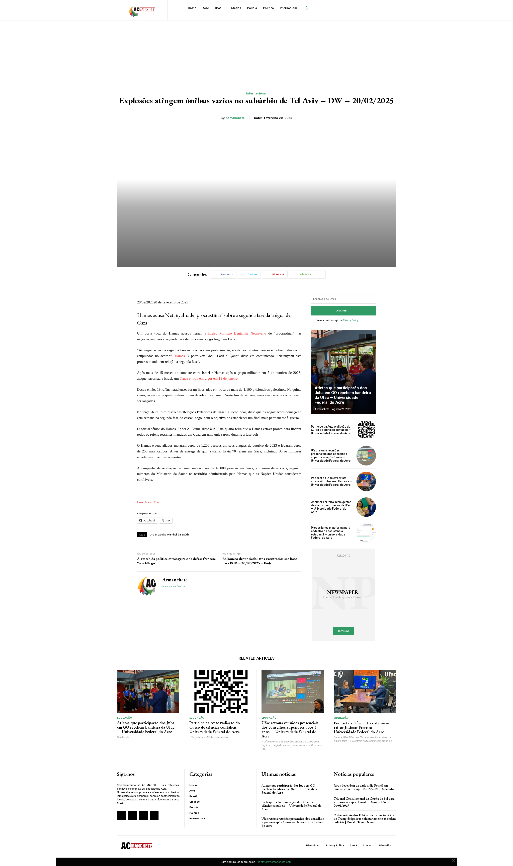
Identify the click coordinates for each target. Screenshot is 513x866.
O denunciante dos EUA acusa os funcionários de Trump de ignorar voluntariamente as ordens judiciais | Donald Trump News (365, 818)
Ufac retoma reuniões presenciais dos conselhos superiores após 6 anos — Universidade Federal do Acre (330, 455)
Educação (124, 717)
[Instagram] (170, 593)
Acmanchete (235, 118)
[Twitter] (143, 815)
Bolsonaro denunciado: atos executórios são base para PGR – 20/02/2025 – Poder (259, 561)
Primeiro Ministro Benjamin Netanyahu (235, 333)
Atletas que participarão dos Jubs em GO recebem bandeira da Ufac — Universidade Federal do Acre (343, 395)
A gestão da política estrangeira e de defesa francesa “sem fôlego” (176, 561)
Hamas (180, 356)
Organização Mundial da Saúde (170, 534)
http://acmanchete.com (174, 586)
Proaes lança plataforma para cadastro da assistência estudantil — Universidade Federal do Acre (330, 532)
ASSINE (341, 310)
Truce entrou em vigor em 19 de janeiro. (209, 378)
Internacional (256, 93)
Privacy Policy (350, 320)
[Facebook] (163, 593)
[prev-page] (362, 337)
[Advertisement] (256, 50)
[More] (321, 275)
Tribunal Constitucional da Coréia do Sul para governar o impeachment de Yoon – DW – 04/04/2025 (364, 802)
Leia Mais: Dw (148, 502)
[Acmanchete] (146, 586)
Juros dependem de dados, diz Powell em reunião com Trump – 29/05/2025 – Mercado (364, 787)
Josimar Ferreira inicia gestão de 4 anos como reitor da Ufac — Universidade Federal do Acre (331, 507)
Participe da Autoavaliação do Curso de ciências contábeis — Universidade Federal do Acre (331, 430)
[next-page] (369, 337)
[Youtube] (154, 815)
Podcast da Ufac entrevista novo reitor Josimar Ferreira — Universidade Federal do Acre (331, 481)
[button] (306, 8)
